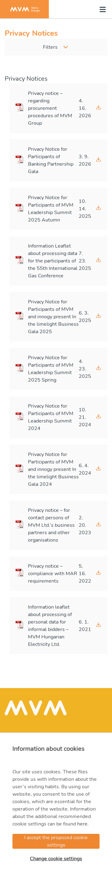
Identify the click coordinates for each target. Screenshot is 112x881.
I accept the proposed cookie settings (56, 841)
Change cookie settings (56, 858)
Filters (50, 47)
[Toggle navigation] (101, 9)
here (82, 824)
